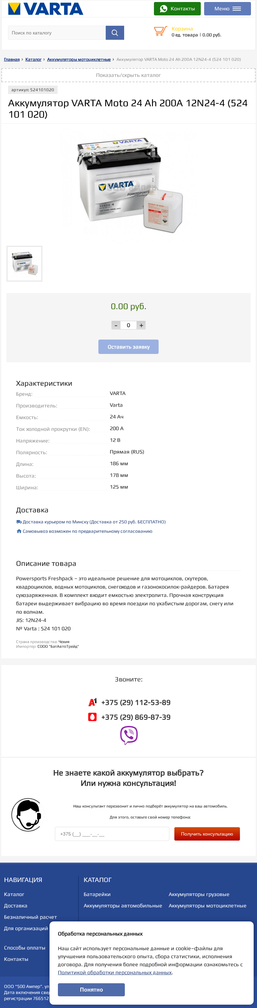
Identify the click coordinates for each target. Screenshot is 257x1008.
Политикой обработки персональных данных (115, 972)
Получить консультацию (207, 834)
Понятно (91, 990)
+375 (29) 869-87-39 (136, 717)
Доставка (15, 905)
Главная (12, 59)
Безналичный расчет (30, 917)
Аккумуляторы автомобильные (123, 905)
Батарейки (97, 894)
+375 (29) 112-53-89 (136, 702)
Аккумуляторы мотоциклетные (79, 59)
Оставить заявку (129, 347)
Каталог (33, 59)
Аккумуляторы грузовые (199, 894)
